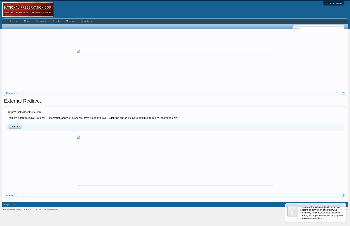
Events (56, 21)
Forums (14, 21)
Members (70, 21)
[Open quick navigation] (343, 93)
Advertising (86, 21)
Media (27, 21)
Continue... (15, 126)
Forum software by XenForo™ (31, 209)
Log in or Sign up (333, 3)
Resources (41, 21)
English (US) (10, 204)
